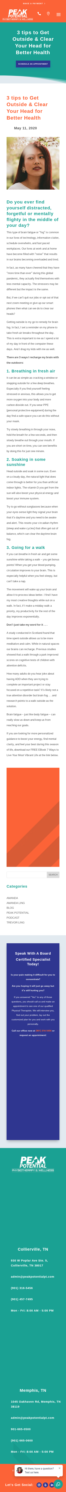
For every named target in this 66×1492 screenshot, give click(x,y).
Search (53, 875)
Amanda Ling (16, 903)
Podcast (13, 918)
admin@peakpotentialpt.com (32, 1276)
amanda (12, 898)
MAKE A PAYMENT (33, 3)
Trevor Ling (16, 922)
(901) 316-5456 (44, 1031)
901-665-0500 (21, 1429)
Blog (10, 908)
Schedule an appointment (33, 64)
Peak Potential (18, 913)
